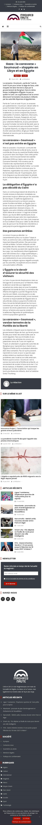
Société (25, 75)
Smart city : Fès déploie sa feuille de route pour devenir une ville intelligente (24, 533)
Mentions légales (12, 6)
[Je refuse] (39, 817)
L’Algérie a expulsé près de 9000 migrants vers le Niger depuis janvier (21, 477)
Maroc (5, 782)
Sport (5, 801)
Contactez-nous (18, 4)
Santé (5, 794)
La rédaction (26, 79)
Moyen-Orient (7, 786)
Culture (5, 771)
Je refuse (26, 818)
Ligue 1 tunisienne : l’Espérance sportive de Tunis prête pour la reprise (24, 496)
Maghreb (17, 75)
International (7, 775)
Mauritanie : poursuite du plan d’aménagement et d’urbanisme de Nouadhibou (25, 509)
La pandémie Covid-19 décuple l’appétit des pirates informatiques (19, 440)
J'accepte (17, 818)
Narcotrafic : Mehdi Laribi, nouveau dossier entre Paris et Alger (25, 521)
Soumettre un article (31, 4)
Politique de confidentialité (27, 6)
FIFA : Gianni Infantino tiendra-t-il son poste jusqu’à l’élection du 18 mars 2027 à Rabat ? (24, 546)
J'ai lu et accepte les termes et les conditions (20, 579)
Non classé (6, 790)
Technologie (7, 805)
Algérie (5, 767)
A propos (8, 4)
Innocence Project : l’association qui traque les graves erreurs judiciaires (20, 430)
